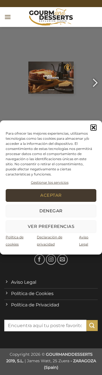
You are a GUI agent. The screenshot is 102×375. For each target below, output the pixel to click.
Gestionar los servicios (50, 182)
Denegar (50, 210)
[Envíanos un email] (62, 259)
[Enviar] (92, 325)
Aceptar (50, 195)
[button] (93, 127)
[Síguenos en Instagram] (51, 259)
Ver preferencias (51, 226)
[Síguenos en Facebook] (39, 259)
